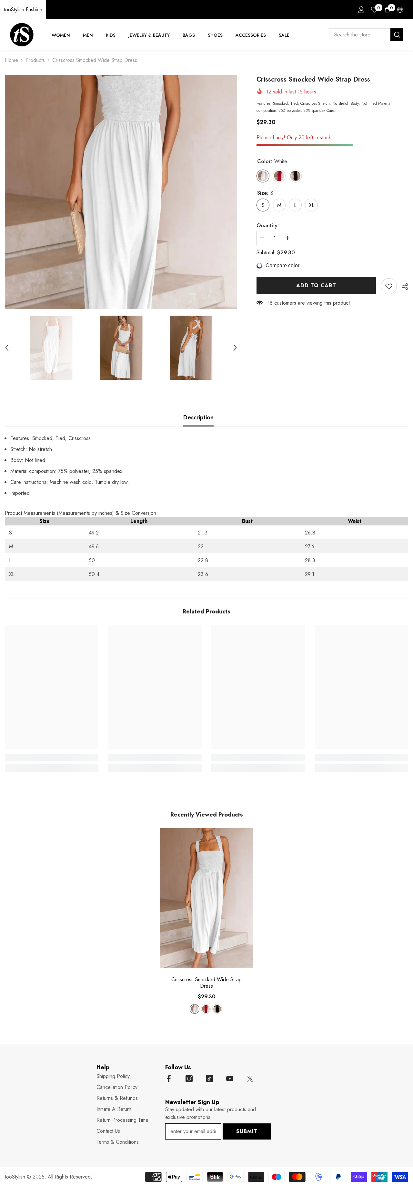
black (217, 1009)
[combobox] (359, 34)
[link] (389, 286)
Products (35, 60)
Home (11, 60)
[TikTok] (209, 1078)
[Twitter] (250, 1078)
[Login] (361, 9)
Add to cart (316, 285)
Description (198, 417)
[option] (121, 192)
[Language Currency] (400, 9)
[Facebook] (168, 1078)
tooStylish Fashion (23, 9)
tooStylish (15, 1176)
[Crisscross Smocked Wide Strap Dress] (206, 898)
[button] (7, 348)
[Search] (366, 34)
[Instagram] (189, 1078)
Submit (246, 1131)
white (194, 1009)
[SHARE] (402, 286)
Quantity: (268, 225)
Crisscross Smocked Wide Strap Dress (206, 982)
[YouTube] (229, 1078)
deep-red (206, 1009)
